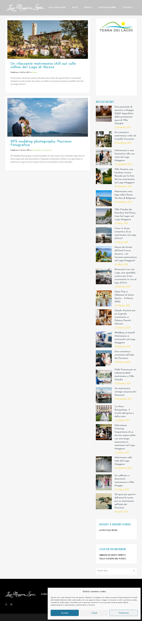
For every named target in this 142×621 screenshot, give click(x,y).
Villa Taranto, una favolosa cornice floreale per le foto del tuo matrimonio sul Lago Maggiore (125, 176)
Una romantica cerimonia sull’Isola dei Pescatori (124, 354)
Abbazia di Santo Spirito (112, 555)
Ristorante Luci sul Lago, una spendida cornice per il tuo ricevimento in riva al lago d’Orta (125, 276)
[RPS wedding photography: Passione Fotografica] (47, 117)
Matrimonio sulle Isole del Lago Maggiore (123, 460)
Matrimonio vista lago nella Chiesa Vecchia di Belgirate (125, 194)
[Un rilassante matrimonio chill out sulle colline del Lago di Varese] (47, 39)
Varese (34, 72)
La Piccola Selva (108, 530)
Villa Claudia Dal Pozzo (112, 559)
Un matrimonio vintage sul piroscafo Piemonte (125, 391)
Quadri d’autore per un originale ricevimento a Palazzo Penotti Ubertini (125, 317)
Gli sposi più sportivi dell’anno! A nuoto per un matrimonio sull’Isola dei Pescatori (125, 501)
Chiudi (94, 613)
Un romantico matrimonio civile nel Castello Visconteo (125, 135)
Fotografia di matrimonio (42, 150)
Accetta (64, 613)
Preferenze (124, 613)
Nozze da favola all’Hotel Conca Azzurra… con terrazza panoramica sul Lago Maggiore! (126, 254)
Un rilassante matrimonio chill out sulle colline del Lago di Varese (43, 65)
